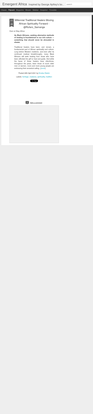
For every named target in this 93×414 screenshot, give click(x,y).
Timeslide (53, 10)
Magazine (20, 10)
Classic (4, 10)
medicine (33, 76)
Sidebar (36, 10)
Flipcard (11, 10)
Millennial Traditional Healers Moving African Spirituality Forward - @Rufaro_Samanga (34, 23)
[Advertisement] (72, 57)
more (43, 68)
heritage (25, 76)
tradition (49, 76)
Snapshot (43, 10)
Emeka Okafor (44, 73)
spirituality (41, 76)
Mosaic (28, 10)
